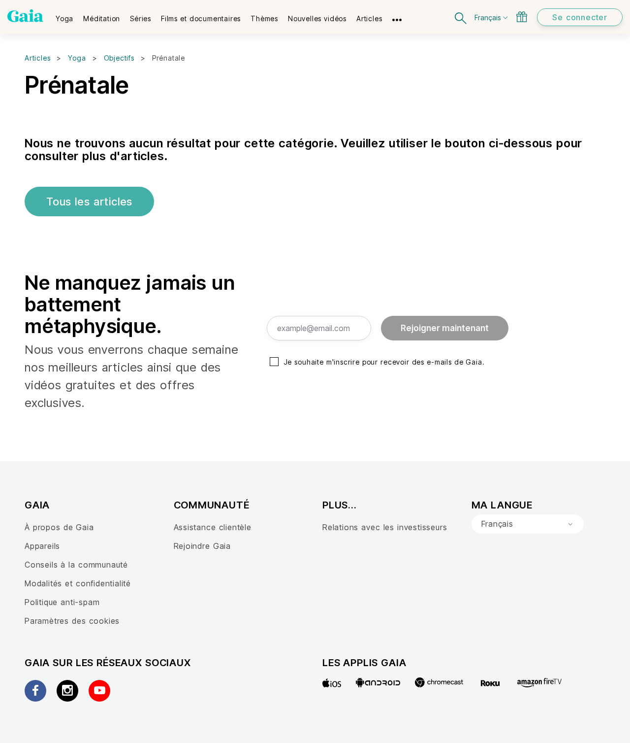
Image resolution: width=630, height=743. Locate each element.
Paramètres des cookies (72, 621)
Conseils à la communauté (76, 565)
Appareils (42, 546)
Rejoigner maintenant (445, 328)
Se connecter (579, 17)
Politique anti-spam (62, 602)
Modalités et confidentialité (78, 583)
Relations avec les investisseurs (384, 527)
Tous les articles (89, 201)
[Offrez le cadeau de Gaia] (521, 16)
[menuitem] (64, 15)
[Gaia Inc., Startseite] (25, 15)
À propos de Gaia (59, 527)
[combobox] (528, 524)
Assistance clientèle (213, 527)
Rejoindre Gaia (202, 546)
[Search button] (461, 17)
